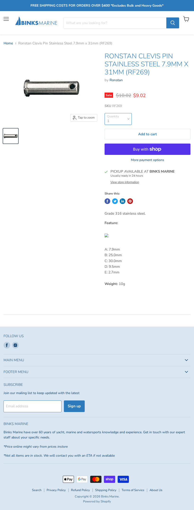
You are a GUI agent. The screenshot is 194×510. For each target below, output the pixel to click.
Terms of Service (133, 490)
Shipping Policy (105, 490)
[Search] (172, 22)
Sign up (74, 406)
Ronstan (116, 80)
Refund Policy (80, 490)
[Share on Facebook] (107, 201)
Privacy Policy (56, 490)
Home (8, 43)
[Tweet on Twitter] (115, 201)
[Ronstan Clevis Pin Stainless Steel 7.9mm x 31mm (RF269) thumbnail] (10, 136)
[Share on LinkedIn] (122, 201)
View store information (124, 182)
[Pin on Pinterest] (130, 201)
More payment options (147, 160)
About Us (156, 490)
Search (36, 490)
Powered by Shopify (97, 501)
